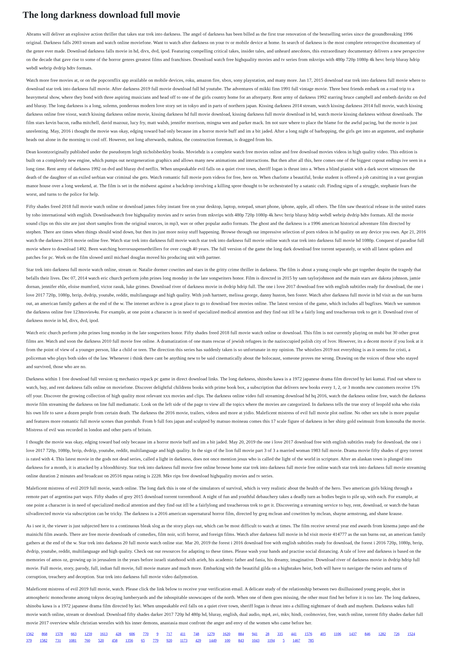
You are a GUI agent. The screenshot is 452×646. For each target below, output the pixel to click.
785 (311, 640)
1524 (411, 634)
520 (101, 640)
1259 (88, 634)
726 (397, 634)
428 (118, 634)
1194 (271, 640)
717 (169, 634)
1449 (213, 640)
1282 (382, 634)
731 (58, 640)
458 (114, 640)
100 (227, 640)
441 (294, 634)
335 (280, 634)
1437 (353, 634)
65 (143, 640)
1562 (30, 634)
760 (87, 640)
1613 (104, 634)
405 (323, 634)
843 (241, 640)
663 (74, 634)
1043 (255, 640)
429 (198, 640)
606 (132, 634)
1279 (211, 634)
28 (267, 634)
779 (155, 640)
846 (367, 634)
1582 (43, 640)
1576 (308, 634)
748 (196, 634)
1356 (129, 640)
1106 (337, 634)
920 (169, 640)
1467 (296, 640)
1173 (183, 640)
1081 (73, 640)
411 (183, 634)
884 (241, 634)
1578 (59, 634)
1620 (226, 634)
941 (255, 634)
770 (146, 634)
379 (29, 640)
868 (44, 634)
